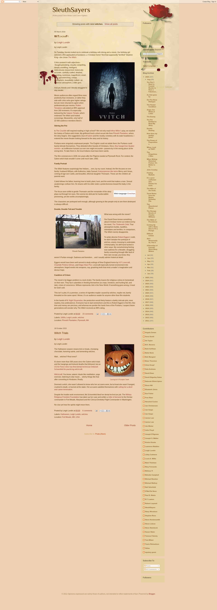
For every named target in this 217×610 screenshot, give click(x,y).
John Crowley (152, 170)
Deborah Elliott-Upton (153, 381)
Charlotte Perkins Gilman (64, 265)
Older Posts (130, 425)
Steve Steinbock (151, 528)
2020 (147, 293)
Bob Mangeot (150, 357)
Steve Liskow (150, 524)
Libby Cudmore (151, 454)
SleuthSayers (71, 9)
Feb (149, 270)
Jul (148, 255)
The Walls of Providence (152, 221)
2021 (147, 290)
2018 (147, 299)
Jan (149, 273)
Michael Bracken (151, 479)
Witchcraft (58, 374)
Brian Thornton (151, 361)
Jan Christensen (151, 406)
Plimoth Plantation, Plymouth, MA (75, 320)
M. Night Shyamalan (74, 300)
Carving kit (113, 379)
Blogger (152, 594)
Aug (149, 79)
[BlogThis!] (104, 314)
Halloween (65, 414)
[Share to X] (106, 314)
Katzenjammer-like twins (108, 171)
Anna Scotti (149, 336)
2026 (147, 77)
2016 (147, 305)
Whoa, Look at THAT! (151, 148)
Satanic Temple (72, 113)
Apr (148, 264)
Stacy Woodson (151, 511)
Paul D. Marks (150, 495)
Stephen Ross (150, 516)
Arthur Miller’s (115, 131)
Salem (89, 136)
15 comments (87, 314)
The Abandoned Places (152, 206)
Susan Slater (150, 532)
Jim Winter (149, 426)
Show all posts (111, 24)
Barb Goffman (150, 349)
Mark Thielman (150, 463)
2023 (147, 284)
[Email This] (101, 314)
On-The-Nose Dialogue (152, 101)
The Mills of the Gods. (151, 189)
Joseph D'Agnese (152, 434)
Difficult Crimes (150, 234)
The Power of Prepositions (152, 142)
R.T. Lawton (149, 499)
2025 (147, 277)
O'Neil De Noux (151, 491)
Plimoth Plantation (120, 133)
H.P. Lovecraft (124, 262)
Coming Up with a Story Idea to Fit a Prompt (152, 227)
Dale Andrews (150, 369)
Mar (149, 267)
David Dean (149, 373)
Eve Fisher (149, 393)
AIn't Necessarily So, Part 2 (152, 240)
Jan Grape (149, 410)
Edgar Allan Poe (85, 265)
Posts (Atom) (100, 434)
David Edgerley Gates (153, 377)
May (149, 261)
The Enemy (151, 117)
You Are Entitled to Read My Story (152, 122)
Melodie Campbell (152, 475)
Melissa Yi (149, 471)
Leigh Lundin (71, 317)
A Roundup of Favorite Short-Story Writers (152, 248)
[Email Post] (97, 314)
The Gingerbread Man (152, 154)
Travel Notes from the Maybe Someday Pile (151, 197)
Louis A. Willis (150, 459)
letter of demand (114, 397)
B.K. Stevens (150, 345)
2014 (147, 311)
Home (89, 425)
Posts (148, 566)
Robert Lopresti (151, 503)
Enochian (131, 194)
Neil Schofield (150, 487)
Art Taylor (149, 341)
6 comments (87, 411)
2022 (147, 287)
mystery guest (150, 552)
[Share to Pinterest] (110, 314)
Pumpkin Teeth (124, 379)
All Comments (151, 569)
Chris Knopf (149, 365)
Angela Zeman (150, 332)
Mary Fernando (151, 467)
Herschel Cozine (151, 402)
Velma (147, 548)
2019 (147, 296)
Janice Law (149, 418)
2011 (147, 321)
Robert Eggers (124, 237)
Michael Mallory (151, 483)
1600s (63, 317)
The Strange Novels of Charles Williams (151, 214)
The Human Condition (151, 106)
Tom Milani (149, 540)
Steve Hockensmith (152, 520)
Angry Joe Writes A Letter (151, 112)
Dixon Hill (149, 385)
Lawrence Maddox (152, 446)
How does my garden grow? (152, 135)
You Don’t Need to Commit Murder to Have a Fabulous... (152, 87)
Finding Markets (151, 174)
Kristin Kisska (150, 442)
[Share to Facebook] (108, 314)
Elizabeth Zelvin (151, 389)
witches (81, 317)
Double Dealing (150, 129)
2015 (147, 308)
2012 (147, 317)
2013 (147, 314)
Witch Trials (61, 333)
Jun (149, 258)
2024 (147, 280)
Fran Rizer (149, 397)
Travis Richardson (152, 544)
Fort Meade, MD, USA (71, 417)
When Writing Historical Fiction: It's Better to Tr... (152, 163)
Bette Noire (149, 353)
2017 (147, 302)
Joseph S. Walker (151, 438)
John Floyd (149, 430)
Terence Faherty (151, 536)
